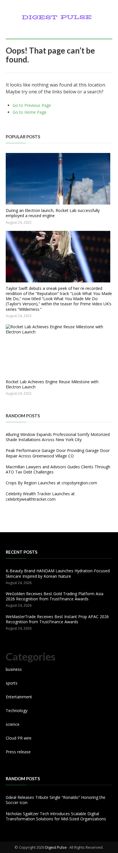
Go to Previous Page (32, 105)
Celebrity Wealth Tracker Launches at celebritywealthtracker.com (40, 496)
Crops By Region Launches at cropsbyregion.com (51, 483)
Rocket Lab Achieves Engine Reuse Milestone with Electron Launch (52, 384)
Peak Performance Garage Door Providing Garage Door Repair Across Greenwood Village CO (58, 453)
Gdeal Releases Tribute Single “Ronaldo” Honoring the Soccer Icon (55, 800)
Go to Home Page (29, 112)
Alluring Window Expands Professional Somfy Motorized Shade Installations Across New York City (58, 437)
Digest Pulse (56, 847)
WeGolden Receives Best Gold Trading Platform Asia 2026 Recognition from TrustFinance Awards (54, 596)
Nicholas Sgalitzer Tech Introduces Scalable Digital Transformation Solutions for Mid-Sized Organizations (56, 816)
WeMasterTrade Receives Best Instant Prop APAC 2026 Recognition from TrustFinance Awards (57, 619)
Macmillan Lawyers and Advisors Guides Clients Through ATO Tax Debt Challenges (58, 469)
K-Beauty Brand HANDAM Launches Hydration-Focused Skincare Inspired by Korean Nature (58, 573)
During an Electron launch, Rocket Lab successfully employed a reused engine (53, 213)
